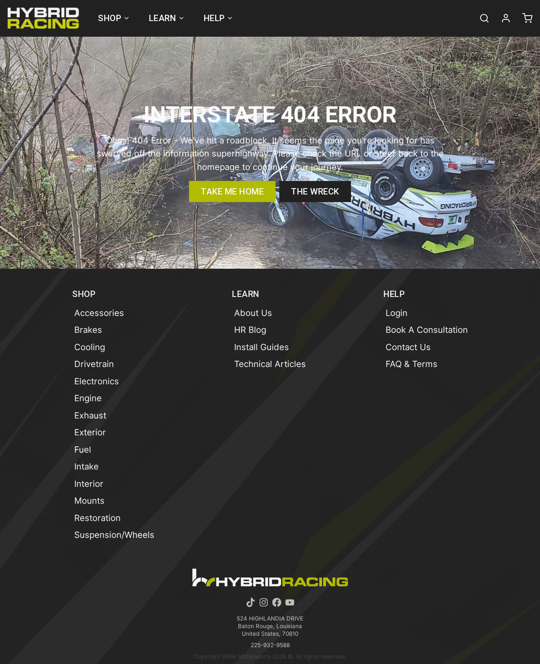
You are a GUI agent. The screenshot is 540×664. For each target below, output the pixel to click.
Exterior (90, 432)
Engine (88, 398)
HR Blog (250, 329)
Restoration (97, 518)
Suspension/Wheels (114, 534)
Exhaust (90, 415)
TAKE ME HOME (232, 191)
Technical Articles (270, 364)
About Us (253, 313)
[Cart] (523, 18)
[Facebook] (276, 602)
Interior (88, 483)
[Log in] (502, 18)
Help (214, 18)
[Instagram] (263, 602)
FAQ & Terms (411, 364)
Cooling (89, 347)
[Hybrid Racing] (43, 18)
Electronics (96, 381)
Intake (86, 466)
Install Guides (261, 347)
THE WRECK (315, 191)
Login (397, 313)
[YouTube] (289, 602)
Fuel (82, 449)
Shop (109, 18)
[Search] (480, 18)
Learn (162, 18)
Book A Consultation (427, 329)
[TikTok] (250, 602)
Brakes (88, 329)
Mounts (89, 500)
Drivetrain (94, 364)
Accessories (99, 313)
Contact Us (408, 347)
